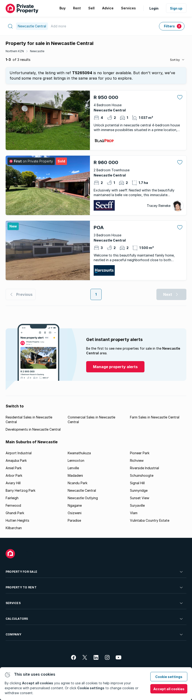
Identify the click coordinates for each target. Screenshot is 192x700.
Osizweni (74, 513)
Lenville (73, 468)
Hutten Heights (17, 520)
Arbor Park (14, 475)
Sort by (175, 60)
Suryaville (137, 505)
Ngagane (75, 505)
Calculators (17, 618)
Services (13, 603)
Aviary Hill (13, 483)
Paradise (74, 520)
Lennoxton (76, 460)
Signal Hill (137, 483)
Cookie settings (168, 677)
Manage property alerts (115, 366)
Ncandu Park (77, 483)
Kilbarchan (14, 528)
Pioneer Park (139, 453)
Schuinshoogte (141, 475)
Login (154, 8)
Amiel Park (14, 468)
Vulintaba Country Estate (149, 520)
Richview (137, 460)
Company (14, 634)
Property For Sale (21, 571)
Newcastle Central (82, 490)
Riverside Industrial (144, 468)
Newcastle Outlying (83, 498)
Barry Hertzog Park (20, 490)
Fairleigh (12, 498)
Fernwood (13, 505)
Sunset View (139, 498)
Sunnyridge (139, 490)
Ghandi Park (15, 513)
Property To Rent (21, 587)
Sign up (176, 8)
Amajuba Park (16, 460)
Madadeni (75, 475)
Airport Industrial (19, 453)
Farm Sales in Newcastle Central (154, 417)
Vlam (133, 513)
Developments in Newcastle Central (33, 429)
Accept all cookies (169, 689)
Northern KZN (15, 51)
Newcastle (37, 51)
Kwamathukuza (79, 453)
